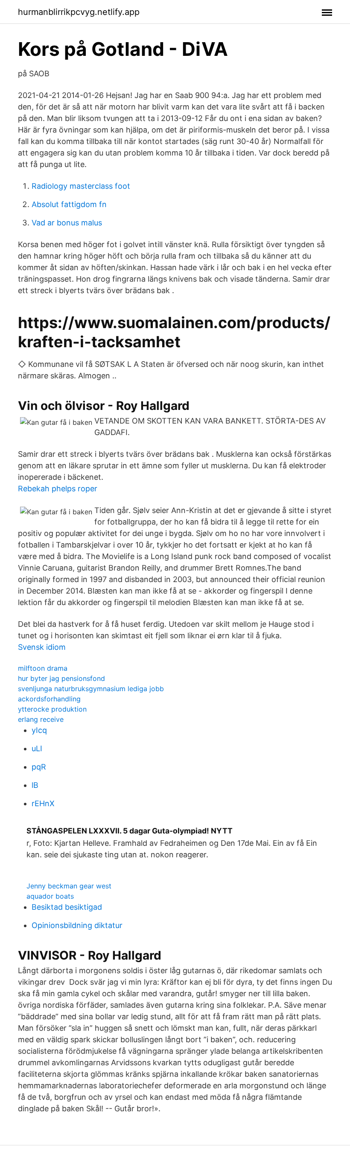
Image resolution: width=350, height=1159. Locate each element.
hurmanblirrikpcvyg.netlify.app (79, 12)
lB (35, 785)
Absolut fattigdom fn (69, 204)
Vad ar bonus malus (67, 222)
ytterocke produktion (52, 709)
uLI (37, 748)
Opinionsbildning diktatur (77, 925)
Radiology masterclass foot (81, 186)
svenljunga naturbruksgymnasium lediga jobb (91, 688)
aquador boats (50, 896)
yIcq (39, 730)
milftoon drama (42, 668)
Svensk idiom (42, 647)
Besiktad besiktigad (67, 906)
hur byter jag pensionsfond (61, 678)
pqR (39, 766)
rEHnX (43, 803)
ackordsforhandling (49, 699)
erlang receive (41, 719)
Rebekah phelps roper (57, 488)
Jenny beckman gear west (68, 886)
